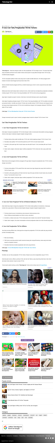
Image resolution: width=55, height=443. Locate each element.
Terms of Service (30, 435)
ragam (40, 415)
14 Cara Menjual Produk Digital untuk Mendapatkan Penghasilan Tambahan (8, 370)
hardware (14, 415)
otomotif (32, 415)
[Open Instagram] (50, 438)
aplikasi (4, 415)
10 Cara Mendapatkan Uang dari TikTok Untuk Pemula (21, 111)
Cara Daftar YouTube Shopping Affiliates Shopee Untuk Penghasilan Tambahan (34, 370)
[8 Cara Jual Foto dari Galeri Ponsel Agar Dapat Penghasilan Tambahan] (21, 363)
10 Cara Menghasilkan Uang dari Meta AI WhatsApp (46, 369)
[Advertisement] (27, 14)
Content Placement (40, 435)
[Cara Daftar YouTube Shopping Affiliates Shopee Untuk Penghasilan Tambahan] (34, 363)
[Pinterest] (49, 32)
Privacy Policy (22, 435)
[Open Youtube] (53, 438)
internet (19, 336)
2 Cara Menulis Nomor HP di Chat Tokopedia (18, 400)
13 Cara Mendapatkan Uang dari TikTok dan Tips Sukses (22, 247)
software (5, 417)
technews (10, 417)
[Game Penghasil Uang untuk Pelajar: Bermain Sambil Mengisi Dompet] (8, 347)
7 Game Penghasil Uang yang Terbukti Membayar (46, 354)
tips (21, 336)
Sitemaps (48, 435)
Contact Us (9, 435)
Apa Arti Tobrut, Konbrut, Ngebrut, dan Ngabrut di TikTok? (21, 389)
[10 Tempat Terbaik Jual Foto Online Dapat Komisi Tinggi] (21, 347)
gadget (9, 415)
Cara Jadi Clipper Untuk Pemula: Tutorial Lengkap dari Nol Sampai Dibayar (25, 384)
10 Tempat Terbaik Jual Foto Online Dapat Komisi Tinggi (21, 354)
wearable (30, 417)
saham (45, 415)
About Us (3, 435)
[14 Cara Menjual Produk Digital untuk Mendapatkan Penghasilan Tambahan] (8, 363)
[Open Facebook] (46, 438)
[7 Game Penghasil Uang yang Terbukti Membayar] (47, 347)
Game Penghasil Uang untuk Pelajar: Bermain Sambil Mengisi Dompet (8, 354)
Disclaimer (15, 435)
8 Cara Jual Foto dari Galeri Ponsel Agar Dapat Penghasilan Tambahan (20, 370)
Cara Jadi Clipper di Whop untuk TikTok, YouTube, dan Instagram (23, 405)
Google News (43, 265)
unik (22, 417)
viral (26, 417)
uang (24, 336)
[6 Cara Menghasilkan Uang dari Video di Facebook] (34, 347)
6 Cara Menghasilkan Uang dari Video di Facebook (33, 354)
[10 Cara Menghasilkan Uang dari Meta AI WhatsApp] (47, 363)
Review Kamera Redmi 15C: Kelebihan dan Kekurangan (20, 395)
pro (36, 415)
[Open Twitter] (48, 438)
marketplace (26, 415)
